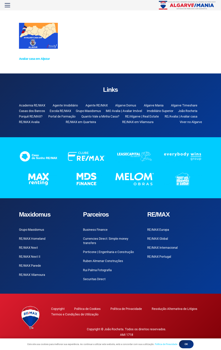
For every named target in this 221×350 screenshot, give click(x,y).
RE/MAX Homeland (32, 238)
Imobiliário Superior (160, 111)
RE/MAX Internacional (162, 247)
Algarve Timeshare (184, 105)
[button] (7, 5)
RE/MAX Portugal (159, 256)
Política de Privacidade (126, 309)
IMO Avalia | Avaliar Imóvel (124, 111)
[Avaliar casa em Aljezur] (38, 47)
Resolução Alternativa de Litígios (174, 309)
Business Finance (95, 229)
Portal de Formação (61, 116)
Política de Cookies (87, 309)
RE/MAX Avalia (29, 122)
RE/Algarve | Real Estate (142, 116)
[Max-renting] (38, 179)
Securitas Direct (94, 279)
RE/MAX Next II (29, 256)
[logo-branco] (182, 156)
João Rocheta (187, 111)
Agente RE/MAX (96, 105)
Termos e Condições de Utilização (74, 314)
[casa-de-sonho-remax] (38, 156)
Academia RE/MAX (32, 105)
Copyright (58, 309)
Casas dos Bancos (32, 111)
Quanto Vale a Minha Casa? (100, 116)
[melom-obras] (134, 179)
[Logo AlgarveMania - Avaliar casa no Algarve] (187, 5)
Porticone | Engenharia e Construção (108, 252)
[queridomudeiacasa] (182, 179)
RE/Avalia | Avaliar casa (181, 116)
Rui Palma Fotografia (97, 270)
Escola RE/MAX (60, 111)
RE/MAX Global (157, 238)
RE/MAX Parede (30, 265)
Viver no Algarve (191, 122)
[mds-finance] (86, 179)
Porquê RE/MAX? (30, 116)
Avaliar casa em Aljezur (34, 58)
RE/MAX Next (28, 247)
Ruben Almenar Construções (103, 261)
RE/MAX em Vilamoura (137, 122)
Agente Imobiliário (65, 105)
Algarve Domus (125, 105)
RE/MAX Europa (158, 229)
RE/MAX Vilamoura (32, 275)
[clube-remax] (86, 156)
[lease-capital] (134, 156)
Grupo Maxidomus (88, 111)
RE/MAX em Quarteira (81, 122)
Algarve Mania (154, 105)
